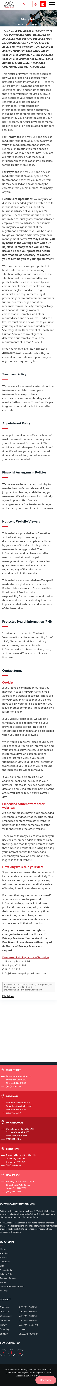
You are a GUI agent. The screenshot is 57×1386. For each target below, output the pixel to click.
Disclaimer (8, 996)
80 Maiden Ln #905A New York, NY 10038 (19, 1079)
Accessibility (6, 1270)
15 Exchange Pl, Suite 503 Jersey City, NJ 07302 (20, 1184)
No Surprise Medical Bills (12, 1286)
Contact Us (5, 1261)
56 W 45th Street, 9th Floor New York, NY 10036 (19, 1106)
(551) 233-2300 (13, 1191)
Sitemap (4, 1290)
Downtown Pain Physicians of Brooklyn (25, 957)
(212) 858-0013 (13, 1112)
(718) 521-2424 (13, 1165)
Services (4, 1257)
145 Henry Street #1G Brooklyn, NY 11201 (21, 1158)
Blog (2, 1265)
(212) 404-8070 (13, 1086)
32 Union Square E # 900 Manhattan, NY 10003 (20, 1132)
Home (3, 1249)
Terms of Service (8, 1278)
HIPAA (3, 1282)
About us (4, 1253)
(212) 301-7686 (13, 1139)
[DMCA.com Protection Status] (28, 1380)
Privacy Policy (7, 1274)
